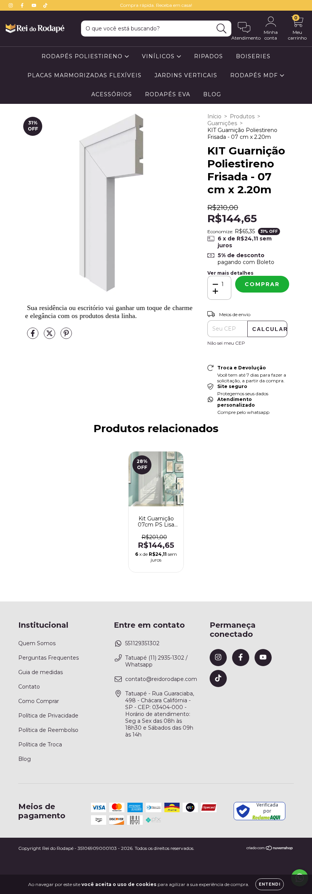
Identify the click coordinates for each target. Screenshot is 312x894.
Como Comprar (38, 701)
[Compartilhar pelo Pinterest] (66, 336)
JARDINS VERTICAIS (185, 75)
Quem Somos (37, 643)
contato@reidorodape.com (161, 679)
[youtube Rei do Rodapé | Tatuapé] (34, 5)
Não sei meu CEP (226, 343)
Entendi (269, 884)
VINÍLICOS (159, 56)
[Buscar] (222, 29)
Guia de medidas (40, 672)
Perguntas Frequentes (48, 657)
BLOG (212, 94)
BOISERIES (253, 56)
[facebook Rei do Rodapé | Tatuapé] (23, 5)
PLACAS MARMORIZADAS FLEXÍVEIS (84, 75)
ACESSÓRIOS (111, 94)
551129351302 (142, 643)
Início (214, 116)
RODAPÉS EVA (167, 94)
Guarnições (222, 123)
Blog (24, 759)
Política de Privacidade (48, 715)
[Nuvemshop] (270, 849)
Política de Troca (40, 744)
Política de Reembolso (48, 730)
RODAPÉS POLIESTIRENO (82, 56)
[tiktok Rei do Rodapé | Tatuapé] (45, 5)
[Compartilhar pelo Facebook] (33, 336)
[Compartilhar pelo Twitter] (50, 336)
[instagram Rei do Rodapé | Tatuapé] (11, 5)
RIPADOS (208, 56)
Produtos (242, 116)
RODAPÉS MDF (255, 75)
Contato (29, 686)
